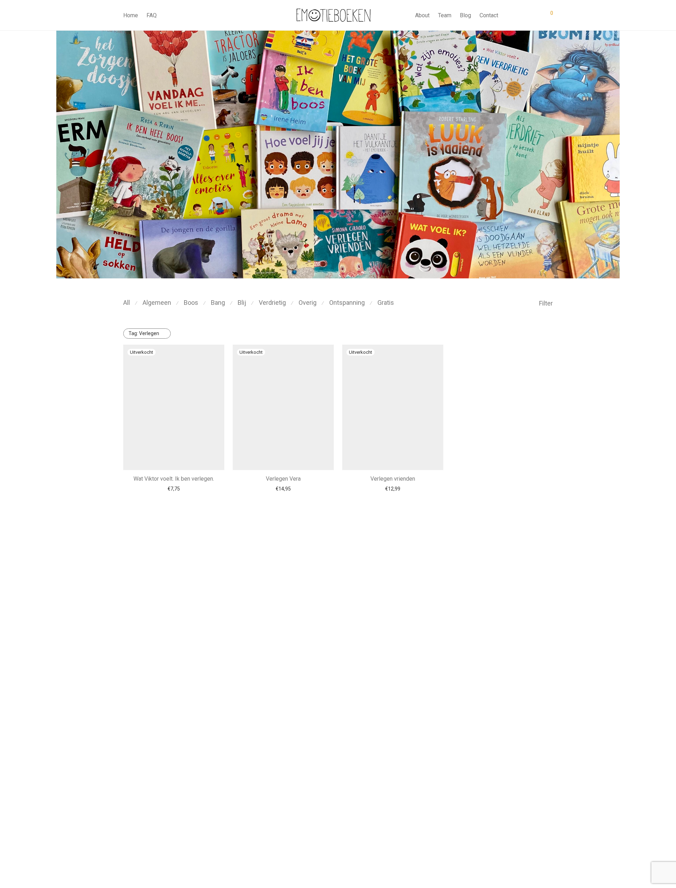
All (126, 302)
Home (130, 15)
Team (444, 15)
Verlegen (144, 333)
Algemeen (157, 302)
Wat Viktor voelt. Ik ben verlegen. (173, 478)
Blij (242, 302)
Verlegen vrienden (392, 478)
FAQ (151, 15)
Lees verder (174, 489)
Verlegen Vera (283, 478)
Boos (191, 302)
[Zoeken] (508, 15)
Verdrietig (272, 302)
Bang (218, 302)
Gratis (385, 302)
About (422, 15)
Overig (308, 302)
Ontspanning (347, 302)
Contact (489, 15)
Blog (465, 15)
